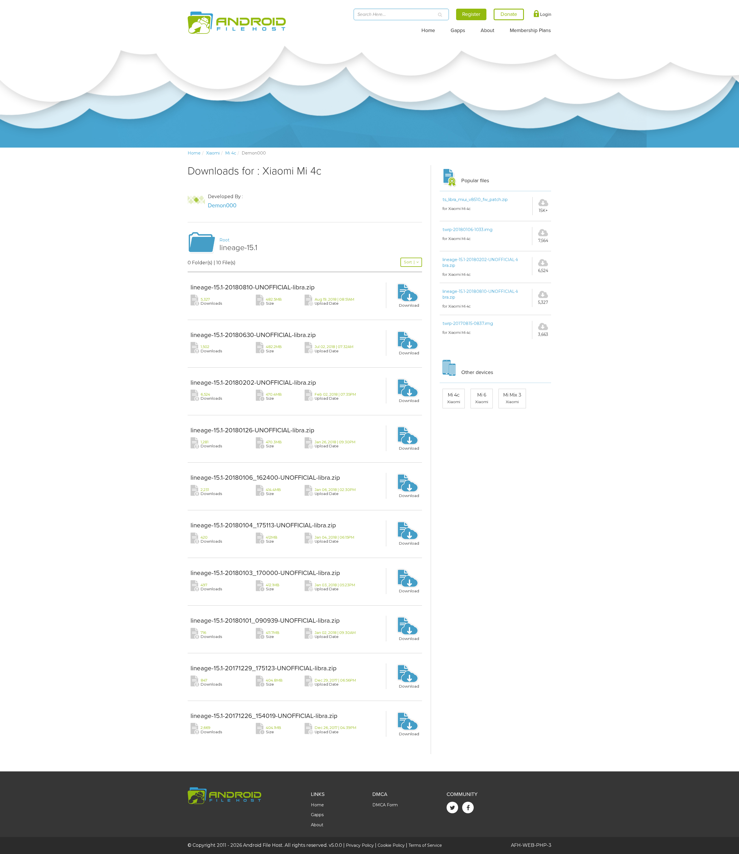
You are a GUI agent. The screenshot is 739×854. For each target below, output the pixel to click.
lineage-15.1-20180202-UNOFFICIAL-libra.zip (253, 382)
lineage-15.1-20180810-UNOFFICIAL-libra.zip (253, 287)
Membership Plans (530, 30)
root (224, 240)
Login (545, 14)
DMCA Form (385, 805)
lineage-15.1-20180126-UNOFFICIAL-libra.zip (252, 430)
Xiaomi (213, 153)
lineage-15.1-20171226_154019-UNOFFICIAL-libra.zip (264, 716)
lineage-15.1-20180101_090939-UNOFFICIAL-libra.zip (265, 620)
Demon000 (222, 205)
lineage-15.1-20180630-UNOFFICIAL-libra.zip (253, 335)
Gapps (458, 30)
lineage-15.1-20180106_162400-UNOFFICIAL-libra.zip (265, 477)
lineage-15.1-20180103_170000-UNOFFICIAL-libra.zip (265, 573)
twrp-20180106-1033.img (467, 229)
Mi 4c (230, 153)
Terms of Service (425, 845)
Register (471, 14)
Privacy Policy (360, 845)
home (194, 153)
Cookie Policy (391, 845)
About (487, 30)
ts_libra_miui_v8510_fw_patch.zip (475, 199)
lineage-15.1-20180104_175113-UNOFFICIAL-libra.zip (263, 525)
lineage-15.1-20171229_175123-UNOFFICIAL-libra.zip (264, 668)
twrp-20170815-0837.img (468, 323)
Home (428, 30)
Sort (409, 262)
